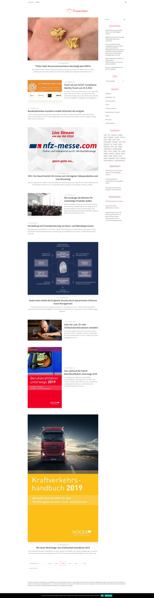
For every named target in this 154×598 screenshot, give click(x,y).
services (106, 155)
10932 (50, 563)
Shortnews (108, 119)
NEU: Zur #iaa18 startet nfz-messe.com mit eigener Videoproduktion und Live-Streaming (63, 177)
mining (105, 151)
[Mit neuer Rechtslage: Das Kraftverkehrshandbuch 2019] (63, 478)
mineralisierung (107, 148)
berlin (105, 137)
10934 (63, 563)
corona (109, 139)
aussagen (120, 135)
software (115, 155)
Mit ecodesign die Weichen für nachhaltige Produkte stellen (78, 199)
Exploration (115, 142)
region (123, 151)
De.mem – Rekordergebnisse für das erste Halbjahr (114, 68)
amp (109, 135)
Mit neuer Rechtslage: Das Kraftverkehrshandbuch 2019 (63, 547)
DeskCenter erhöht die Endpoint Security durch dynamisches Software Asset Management (63, 302)
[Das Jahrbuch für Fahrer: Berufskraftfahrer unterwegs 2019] (45, 377)
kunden (115, 144)
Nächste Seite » (33, 568)
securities (118, 153)
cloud (105, 139)
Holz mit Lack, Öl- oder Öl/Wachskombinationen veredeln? (81, 326)
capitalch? (122, 137)
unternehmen (112, 158)
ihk (111, 144)
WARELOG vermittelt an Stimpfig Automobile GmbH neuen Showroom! (115, 39)
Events (107, 104)
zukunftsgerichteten (119, 160)
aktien (105, 135)
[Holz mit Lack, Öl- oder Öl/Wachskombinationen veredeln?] (45, 330)
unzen (117, 158)
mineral (120, 146)
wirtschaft (123, 158)
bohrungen (110, 137)
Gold (120, 142)
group (124, 142)
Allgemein (108, 93)
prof (119, 151)
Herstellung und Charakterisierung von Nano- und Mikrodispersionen (61, 225)
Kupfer (120, 144)
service (123, 153)
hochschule (106, 144)
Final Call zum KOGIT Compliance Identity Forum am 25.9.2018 (80, 86)
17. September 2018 (63, 63)
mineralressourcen (117, 148)
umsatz (105, 158)
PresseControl (115, 197)
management (106, 146)
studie (120, 155)
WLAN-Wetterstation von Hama (114, 201)
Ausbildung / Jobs (110, 97)
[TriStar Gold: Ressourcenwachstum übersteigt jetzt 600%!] (63, 38)
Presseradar (116, 166)
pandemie (115, 151)
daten (114, 139)
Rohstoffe (111, 153)
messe (112, 146)
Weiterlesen (108, 595)
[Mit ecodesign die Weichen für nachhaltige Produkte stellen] (45, 204)
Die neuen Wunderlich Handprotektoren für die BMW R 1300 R (114, 181)
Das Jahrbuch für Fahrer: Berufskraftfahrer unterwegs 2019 (80, 372)
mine (116, 146)
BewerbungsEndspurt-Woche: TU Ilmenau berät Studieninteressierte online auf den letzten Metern (115, 61)
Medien (107, 116)
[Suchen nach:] (114, 19)
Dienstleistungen (110, 101)
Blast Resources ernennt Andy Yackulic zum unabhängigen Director (114, 32)
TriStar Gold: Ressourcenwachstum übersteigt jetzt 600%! (63, 66)
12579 (84, 563)
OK (102, 595)
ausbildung (114, 135)
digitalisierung (107, 142)
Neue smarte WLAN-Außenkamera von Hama (112, 207)
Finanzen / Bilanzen (111, 108)
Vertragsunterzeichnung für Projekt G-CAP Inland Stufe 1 (113, 189)
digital (118, 139)
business (117, 137)
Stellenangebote (110, 123)
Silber (110, 155)
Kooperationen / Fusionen (113, 112)
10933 (56, 563)
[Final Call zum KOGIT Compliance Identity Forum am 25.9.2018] (45, 90)
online (110, 151)
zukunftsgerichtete (108, 160)
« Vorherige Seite (34, 563)
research (106, 153)
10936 (76, 563)
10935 (69, 563)
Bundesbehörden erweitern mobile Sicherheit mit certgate (56, 111)
